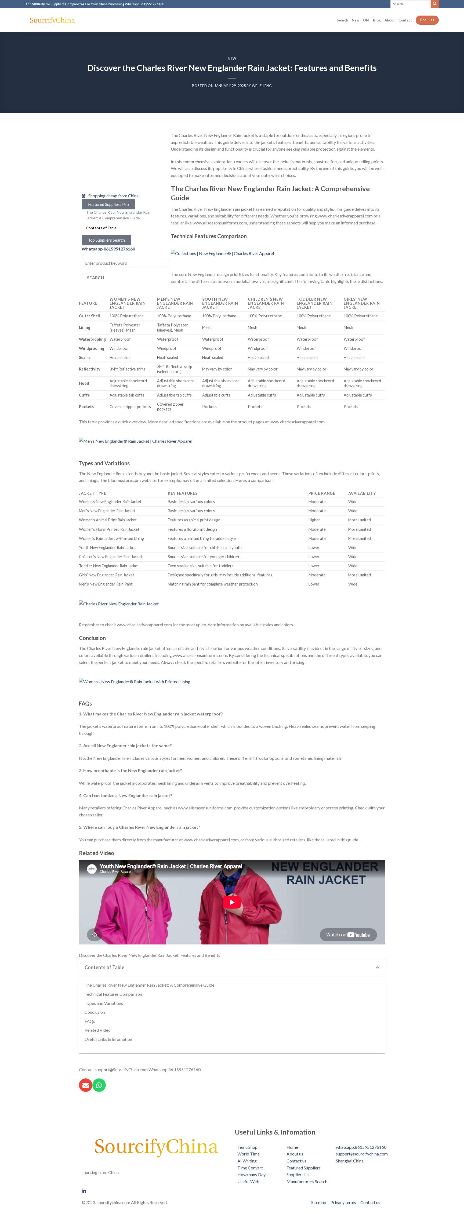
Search (342, 20)
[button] (377, 967)
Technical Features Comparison (113, 994)
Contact (405, 20)
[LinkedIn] (155, 1190)
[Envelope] (85, 1085)
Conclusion (95, 1012)
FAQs (90, 1021)
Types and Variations (104, 1003)
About (390, 20)
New (355, 20)
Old (366, 20)
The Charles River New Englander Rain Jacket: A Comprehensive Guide (149, 984)
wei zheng (262, 85)
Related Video (98, 1030)
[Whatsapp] (99, 1085)
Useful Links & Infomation (108, 1039)
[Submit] (435, 4)
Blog (377, 20)
